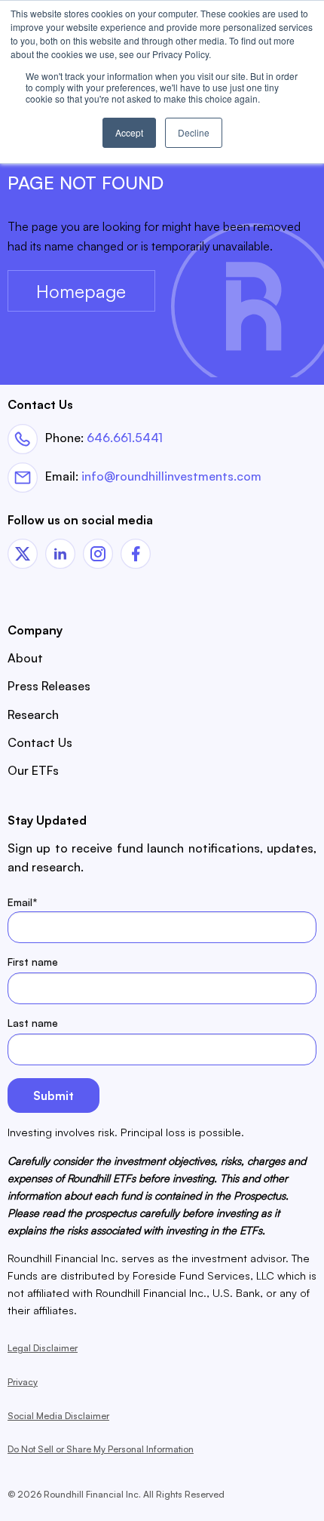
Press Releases (49, 685)
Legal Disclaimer (43, 1348)
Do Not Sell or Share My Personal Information (101, 1449)
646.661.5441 (125, 436)
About (25, 657)
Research (33, 714)
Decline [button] (193, 132)
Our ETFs (33, 770)
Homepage (81, 291)
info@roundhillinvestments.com (171, 476)
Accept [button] (129, 132)
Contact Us (40, 742)
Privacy (23, 1381)
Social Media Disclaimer (58, 1415)
